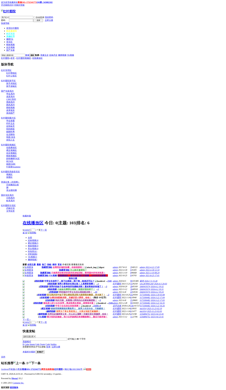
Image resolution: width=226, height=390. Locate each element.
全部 (30, 237)
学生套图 (10, 121)
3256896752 (145, 314)
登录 (48, 347)
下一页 (44, 230)
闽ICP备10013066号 (73, 369)
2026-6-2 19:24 (157, 292)
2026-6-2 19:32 (157, 286)
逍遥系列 (10, 96)
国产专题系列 (7, 91)
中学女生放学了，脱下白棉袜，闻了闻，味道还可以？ (69, 281)
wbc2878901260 (147, 284)
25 (131, 300)
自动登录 (40, 17)
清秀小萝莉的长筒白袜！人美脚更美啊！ (76, 284)
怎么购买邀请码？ (78, 270)
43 (131, 292)
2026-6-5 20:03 (160, 284)
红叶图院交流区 (8, 205)
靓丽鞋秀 (10, 132)
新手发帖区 (11, 86)
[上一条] (19, 363)
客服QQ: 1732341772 (27, 2)
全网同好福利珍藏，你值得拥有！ (68, 267)
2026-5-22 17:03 (158, 300)
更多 (60, 264)
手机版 (12, 369)
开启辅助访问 (7, 5)
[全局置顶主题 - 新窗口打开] (28, 267)
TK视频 (70, 55)
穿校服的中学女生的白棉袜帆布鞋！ (75, 292)
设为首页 (5, 2)
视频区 (9, 174)
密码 (3, 20)
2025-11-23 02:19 (154, 308)
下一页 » (26, 319)
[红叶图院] (8, 11)
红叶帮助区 (11, 73)
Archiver (4, 369)
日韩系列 (10, 198)
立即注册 (49, 20)
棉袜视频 (10, 45)
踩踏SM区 (11, 164)
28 (131, 286)
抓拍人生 (10, 140)
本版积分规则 (29, 352)
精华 (54, 264)
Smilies (53, 344)
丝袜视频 (33, 240)
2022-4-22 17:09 (152, 267)
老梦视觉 (10, 110)
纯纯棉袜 (10, 129)
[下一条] (35, 363)
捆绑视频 (62, 55)
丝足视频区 (11, 153)
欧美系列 (10, 201)
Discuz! (15, 378)
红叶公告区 (11, 76)
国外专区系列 (7, 195)
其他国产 (10, 113)
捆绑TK (9, 39)
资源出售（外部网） (10, 182)
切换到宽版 (19, 5)
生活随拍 (10, 134)
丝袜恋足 (53, 55)
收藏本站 (13, 2)
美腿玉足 (44, 55)
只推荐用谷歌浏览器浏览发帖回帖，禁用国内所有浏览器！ (78, 273)
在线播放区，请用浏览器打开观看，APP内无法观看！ (83, 275)
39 (131, 289)
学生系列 (10, 94)
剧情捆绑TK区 (13, 158)
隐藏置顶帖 (47, 267)
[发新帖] (32, 233)
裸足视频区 (11, 150)
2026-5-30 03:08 (158, 295)
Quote (42, 344)
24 (131, 295)
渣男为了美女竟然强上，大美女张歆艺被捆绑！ (78, 311)
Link (37, 344)
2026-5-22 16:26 (158, 306)
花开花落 (117, 306)
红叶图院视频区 (23, 58)
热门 (44, 264)
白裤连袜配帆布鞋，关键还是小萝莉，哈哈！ (71, 297)
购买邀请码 (11, 31)
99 (131, 281)
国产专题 (10, 50)
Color (27, 344)
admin (115, 267)
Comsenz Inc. (18, 383)
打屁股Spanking (13, 167)
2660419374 (145, 286)
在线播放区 (37, 58)
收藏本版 (27, 216)
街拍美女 (32, 251)
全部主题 (31, 264)
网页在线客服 (47, 369)
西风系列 (10, 105)
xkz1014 (143, 308)
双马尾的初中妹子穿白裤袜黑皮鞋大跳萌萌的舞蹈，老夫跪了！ (76, 295)
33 (131, 284)
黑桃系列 (10, 102)
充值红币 (10, 36)
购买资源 (10, 34)
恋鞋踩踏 (32, 254)
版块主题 (73, 278)
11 (131, 317)
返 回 (25, 233)
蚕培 (142, 281)
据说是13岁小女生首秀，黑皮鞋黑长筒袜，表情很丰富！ (69, 303)
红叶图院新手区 (8, 81)
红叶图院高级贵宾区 (10, 172)
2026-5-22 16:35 (158, 303)
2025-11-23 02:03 (154, 311)
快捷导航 (5, 23)
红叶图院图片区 (8, 118)
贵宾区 (9, 42)
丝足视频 (10, 47)
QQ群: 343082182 (45, 2)
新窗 (25, 264)
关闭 (3, 357)
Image (32, 344)
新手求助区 (11, 83)
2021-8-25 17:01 (152, 275)
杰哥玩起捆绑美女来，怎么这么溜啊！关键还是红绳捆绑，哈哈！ (78, 314)
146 (131, 306)
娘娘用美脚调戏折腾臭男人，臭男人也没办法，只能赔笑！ (78, 308)
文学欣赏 (10, 211)
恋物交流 (10, 208)
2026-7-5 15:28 (150, 281)
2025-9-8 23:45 (157, 314)
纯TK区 (9, 161)
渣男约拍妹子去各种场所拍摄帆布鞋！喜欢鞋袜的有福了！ (76, 286)
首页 (12, 28)
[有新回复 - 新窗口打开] (24, 281)
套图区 (9, 177)
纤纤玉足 (10, 123)
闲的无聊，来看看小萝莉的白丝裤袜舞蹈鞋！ (76, 300)
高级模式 (27, 342)
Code (48, 344)
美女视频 (33, 249)
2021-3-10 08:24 (152, 273)
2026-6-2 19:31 (157, 289)
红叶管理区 (6, 70)
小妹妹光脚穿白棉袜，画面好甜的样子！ (76, 289)
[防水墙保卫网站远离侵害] (85, 369)
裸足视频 (33, 243)
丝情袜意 (10, 126)
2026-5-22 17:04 (158, 297)
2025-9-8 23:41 (157, 317)
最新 (39, 264)
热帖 (49, 264)
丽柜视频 (10, 107)
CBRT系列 (11, 99)
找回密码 (49, 17)
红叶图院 (5, 58)
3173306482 (145, 295)
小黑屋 (18, 369)
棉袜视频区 (11, 156)
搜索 (27, 55)
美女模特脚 (11, 190)
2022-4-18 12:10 (152, 270)
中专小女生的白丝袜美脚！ (67, 306)
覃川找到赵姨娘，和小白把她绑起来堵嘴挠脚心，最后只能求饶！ (77, 317)
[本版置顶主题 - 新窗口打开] (28, 275)
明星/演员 (10, 137)
